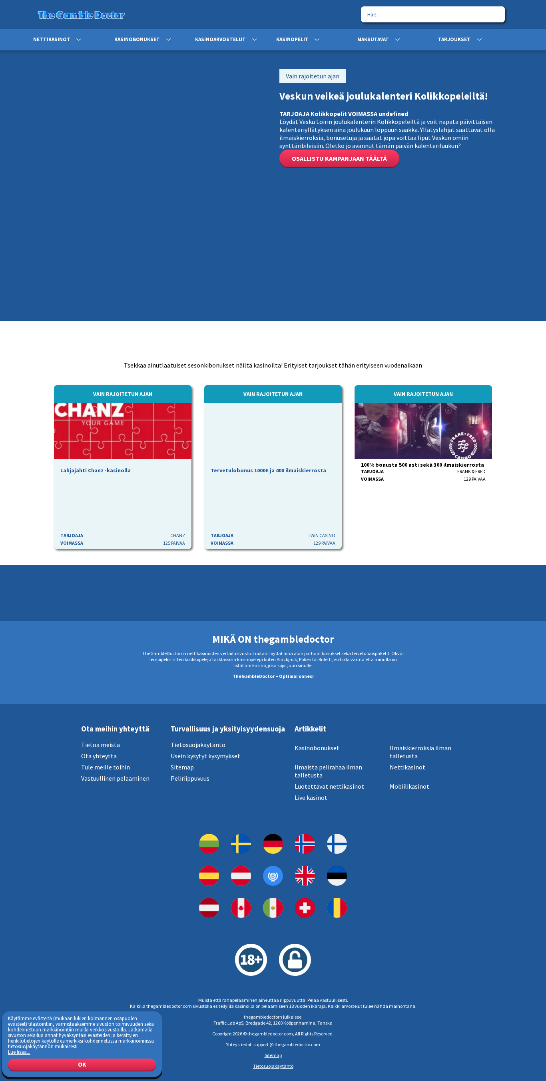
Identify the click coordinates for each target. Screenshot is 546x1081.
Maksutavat (373, 39)
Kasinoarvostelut (220, 39)
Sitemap (182, 767)
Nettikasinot (51, 39)
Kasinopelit (292, 39)
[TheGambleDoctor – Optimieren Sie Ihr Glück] (273, 844)
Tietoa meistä (100, 745)
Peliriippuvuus (190, 778)
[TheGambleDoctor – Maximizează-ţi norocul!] (337, 908)
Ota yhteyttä (99, 756)
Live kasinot (311, 797)
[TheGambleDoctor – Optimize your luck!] (273, 876)
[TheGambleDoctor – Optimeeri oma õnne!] (337, 876)
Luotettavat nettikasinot (329, 786)
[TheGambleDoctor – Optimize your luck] (241, 908)
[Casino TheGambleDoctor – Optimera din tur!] (241, 844)
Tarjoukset (454, 39)
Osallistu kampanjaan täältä (339, 158)
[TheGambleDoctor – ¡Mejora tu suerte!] (209, 876)
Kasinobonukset (137, 39)
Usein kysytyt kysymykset (205, 756)
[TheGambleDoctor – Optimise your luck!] (305, 876)
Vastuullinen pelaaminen (115, 778)
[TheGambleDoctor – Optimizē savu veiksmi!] (209, 908)
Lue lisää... (19, 1052)
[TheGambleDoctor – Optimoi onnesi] (337, 844)
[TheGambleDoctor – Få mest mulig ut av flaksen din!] (305, 844)
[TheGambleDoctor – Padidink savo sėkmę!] (209, 844)
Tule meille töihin (105, 767)
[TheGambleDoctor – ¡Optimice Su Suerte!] (273, 908)
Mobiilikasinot (409, 786)
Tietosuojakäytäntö (198, 745)
